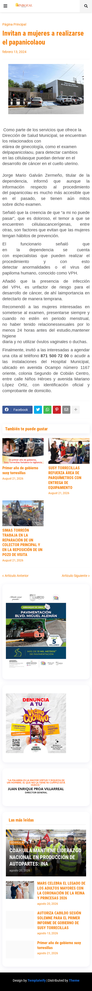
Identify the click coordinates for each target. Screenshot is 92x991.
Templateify (37, 980)
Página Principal (14, 24)
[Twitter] (38, 410)
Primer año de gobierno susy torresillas (20, 470)
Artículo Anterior (17, 576)
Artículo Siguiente (74, 576)
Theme (74, 980)
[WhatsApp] (47, 410)
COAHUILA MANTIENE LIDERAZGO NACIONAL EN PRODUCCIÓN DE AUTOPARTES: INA (45, 857)
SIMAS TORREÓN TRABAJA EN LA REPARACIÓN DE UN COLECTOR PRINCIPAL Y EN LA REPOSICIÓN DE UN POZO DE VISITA (22, 542)
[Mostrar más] (76, 410)
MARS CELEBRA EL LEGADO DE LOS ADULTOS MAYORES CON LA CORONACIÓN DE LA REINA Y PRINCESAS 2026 (61, 890)
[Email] (66, 410)
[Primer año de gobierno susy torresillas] (23, 451)
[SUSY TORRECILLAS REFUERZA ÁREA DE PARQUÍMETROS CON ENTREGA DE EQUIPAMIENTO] (69, 451)
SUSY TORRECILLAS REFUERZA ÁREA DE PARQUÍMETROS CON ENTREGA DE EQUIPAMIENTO (64, 478)
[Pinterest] (57, 410)
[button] (5, 6)
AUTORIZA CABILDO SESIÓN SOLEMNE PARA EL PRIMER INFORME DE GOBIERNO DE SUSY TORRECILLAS (59, 920)
